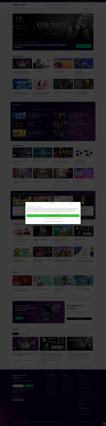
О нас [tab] (71, 203)
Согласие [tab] (34, 203)
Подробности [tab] (53, 203)
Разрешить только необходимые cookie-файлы (53, 221)
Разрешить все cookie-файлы (53, 215)
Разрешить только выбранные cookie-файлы (53, 218)
